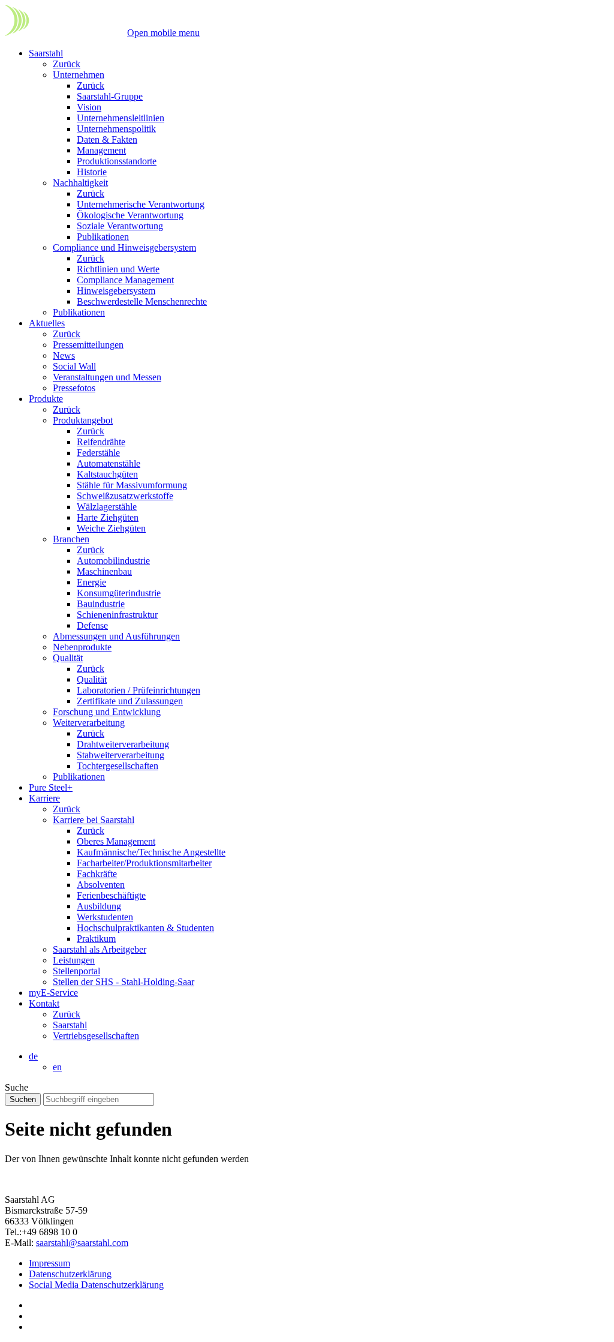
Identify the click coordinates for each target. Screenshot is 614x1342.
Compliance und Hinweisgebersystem (124, 247)
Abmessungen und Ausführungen (116, 636)
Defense (92, 625)
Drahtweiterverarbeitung (123, 744)
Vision (89, 107)
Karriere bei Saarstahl (93, 820)
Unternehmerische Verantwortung (140, 204)
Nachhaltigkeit (80, 183)
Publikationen (103, 237)
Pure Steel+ (51, 787)
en (57, 1067)
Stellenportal (76, 971)
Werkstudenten (105, 917)
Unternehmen (78, 75)
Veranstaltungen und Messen (107, 377)
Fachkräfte (97, 874)
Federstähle (98, 453)
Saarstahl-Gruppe (110, 96)
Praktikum (96, 938)
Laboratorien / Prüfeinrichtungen (138, 690)
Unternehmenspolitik (116, 129)
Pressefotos (74, 388)
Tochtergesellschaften (117, 766)
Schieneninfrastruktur (117, 615)
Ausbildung (99, 906)
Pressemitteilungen (88, 345)
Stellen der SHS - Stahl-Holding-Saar (123, 982)
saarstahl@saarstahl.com (82, 1243)
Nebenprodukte (82, 647)
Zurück (66, 64)
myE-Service (53, 992)
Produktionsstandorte (116, 161)
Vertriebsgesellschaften (96, 1036)
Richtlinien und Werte (118, 269)
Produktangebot (83, 420)
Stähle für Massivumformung (132, 485)
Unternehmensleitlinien (120, 118)
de (33, 1056)
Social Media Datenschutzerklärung (96, 1285)
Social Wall (74, 366)
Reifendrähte (101, 442)
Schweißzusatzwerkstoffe (125, 496)
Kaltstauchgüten (107, 474)
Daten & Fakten (107, 139)
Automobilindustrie (113, 561)
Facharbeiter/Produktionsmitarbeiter (144, 863)
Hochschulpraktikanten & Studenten (145, 928)
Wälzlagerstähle (107, 507)
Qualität (68, 658)
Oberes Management (116, 841)
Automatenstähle (108, 463)
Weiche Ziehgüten (111, 528)
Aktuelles (47, 323)
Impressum (49, 1263)
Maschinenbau (104, 571)
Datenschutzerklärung (70, 1274)
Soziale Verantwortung (120, 226)
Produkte (46, 399)
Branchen (71, 539)
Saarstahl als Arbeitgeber (99, 949)
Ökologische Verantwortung (130, 215)
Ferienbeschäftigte (111, 895)
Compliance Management (125, 280)
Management (101, 150)
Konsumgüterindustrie (119, 593)
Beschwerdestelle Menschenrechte (142, 301)
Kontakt (44, 1003)
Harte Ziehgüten (108, 517)
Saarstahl (46, 53)
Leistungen (74, 960)
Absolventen (101, 884)
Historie (92, 172)
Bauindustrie (101, 604)
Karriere (44, 798)
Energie (91, 582)
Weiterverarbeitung (89, 722)
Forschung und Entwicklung (107, 712)
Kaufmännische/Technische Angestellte (151, 852)
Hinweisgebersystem (116, 291)
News (64, 355)
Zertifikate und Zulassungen (130, 701)
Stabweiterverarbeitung (120, 755)
